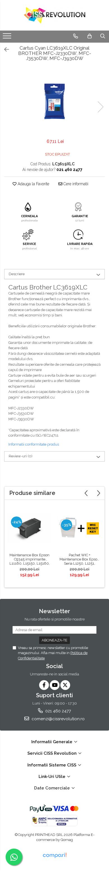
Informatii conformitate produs (33, 444)
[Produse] (8, 37)
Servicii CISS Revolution (52, 753)
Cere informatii (75, 184)
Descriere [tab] (17, 274)
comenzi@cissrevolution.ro (57, 718)
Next (100, 107)
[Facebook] (44, 685)
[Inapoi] (4, 49)
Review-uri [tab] (20, 456)
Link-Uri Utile (53, 776)
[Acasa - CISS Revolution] (54, 15)
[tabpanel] (54, 101)
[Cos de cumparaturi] (90, 36)
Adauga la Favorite (32, 184)
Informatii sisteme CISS (52, 765)
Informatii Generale (52, 741)
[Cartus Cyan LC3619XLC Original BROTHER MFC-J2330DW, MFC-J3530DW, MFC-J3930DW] (54, 101)
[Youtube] (55, 685)
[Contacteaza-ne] (75, 36)
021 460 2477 (57, 711)
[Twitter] (65, 685)
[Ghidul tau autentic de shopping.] (54, 855)
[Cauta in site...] (102, 36)
